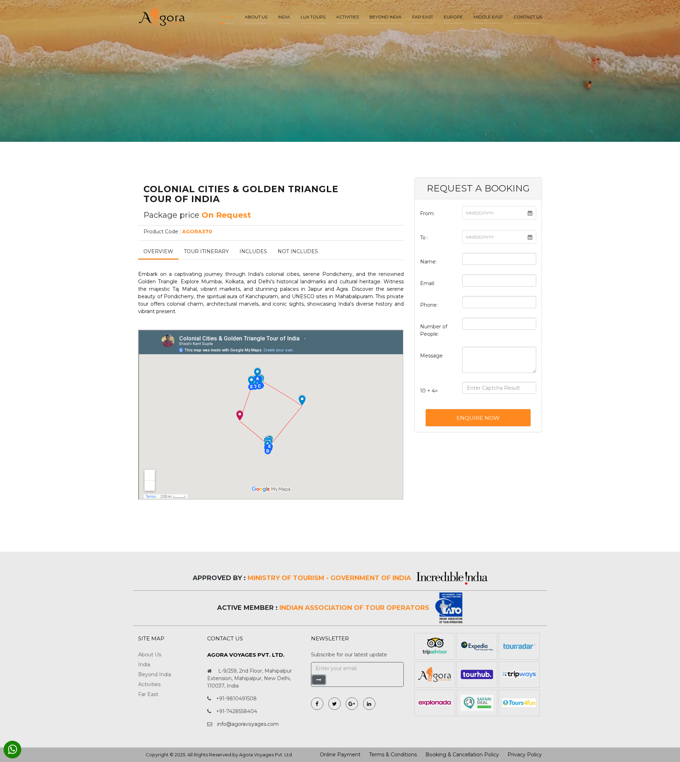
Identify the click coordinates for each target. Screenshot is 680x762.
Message (431, 355)
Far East (422, 17)
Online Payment (340, 754)
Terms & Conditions (393, 754)
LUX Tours (313, 17)
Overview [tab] (158, 251)
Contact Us (528, 17)
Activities (347, 17)
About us (256, 17)
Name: (428, 261)
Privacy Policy (525, 754)
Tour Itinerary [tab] (206, 251)
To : (424, 237)
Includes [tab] (253, 251)
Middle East (488, 17)
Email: (427, 283)
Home (227, 17)
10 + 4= (429, 391)
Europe (453, 17)
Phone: (429, 305)
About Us (149, 654)
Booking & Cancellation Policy (462, 754)
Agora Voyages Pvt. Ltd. (266, 754)
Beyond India (385, 17)
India (284, 17)
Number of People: (433, 330)
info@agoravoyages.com (248, 724)
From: (427, 213)
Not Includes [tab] (298, 251)
